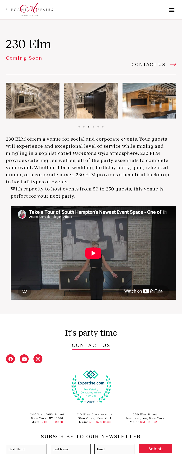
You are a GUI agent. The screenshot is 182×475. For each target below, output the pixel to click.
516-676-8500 (100, 422)
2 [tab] (84, 126)
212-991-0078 (52, 422)
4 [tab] (93, 126)
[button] (172, 10)
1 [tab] (79, 126)
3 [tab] (88, 126)
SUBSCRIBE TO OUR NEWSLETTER (91, 437)
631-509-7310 (150, 422)
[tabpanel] (33, 101)
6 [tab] (102, 126)
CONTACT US (91, 345)
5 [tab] (98, 126)
